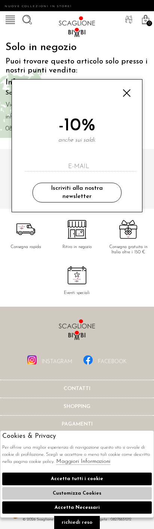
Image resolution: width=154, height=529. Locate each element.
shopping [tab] (77, 406)
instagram (56, 362)
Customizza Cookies (77, 493)
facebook (111, 362)
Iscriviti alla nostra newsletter (77, 192)
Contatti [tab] (77, 389)
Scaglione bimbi (77, 28)
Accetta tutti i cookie (77, 478)
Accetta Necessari (77, 507)
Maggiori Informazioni (83, 461)
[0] (144, 18)
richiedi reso (77, 522)
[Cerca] (26, 18)
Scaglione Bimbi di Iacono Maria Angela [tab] (77, 332)
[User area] (128, 18)
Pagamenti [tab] (77, 424)
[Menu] (9, 18)
